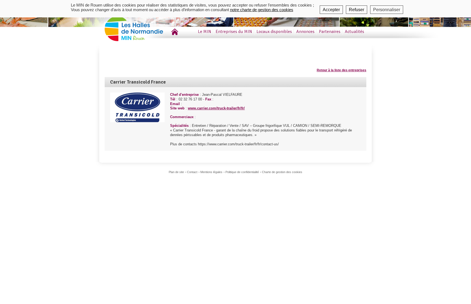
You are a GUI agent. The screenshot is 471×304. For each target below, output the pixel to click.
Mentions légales (211, 172)
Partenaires (329, 31)
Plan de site (176, 172)
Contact (192, 172)
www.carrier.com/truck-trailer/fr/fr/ (216, 108)
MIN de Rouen (141, 27)
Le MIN (204, 31)
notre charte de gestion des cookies (261, 9)
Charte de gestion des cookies (282, 172)
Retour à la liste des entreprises (341, 70)
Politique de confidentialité (242, 172)
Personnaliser (386, 9)
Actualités (354, 31)
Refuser (356, 9)
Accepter (331, 9)
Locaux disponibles (274, 31)
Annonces (305, 31)
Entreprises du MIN (234, 31)
